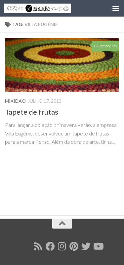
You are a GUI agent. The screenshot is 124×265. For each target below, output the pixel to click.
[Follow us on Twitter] (86, 246)
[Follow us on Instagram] (62, 246)
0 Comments (105, 45)
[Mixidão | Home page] (49, 8)
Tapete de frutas (31, 111)
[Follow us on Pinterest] (74, 246)
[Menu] (115, 8)
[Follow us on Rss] (38, 246)
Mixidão (15, 101)
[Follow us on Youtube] (98, 246)
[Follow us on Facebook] (50, 246)
